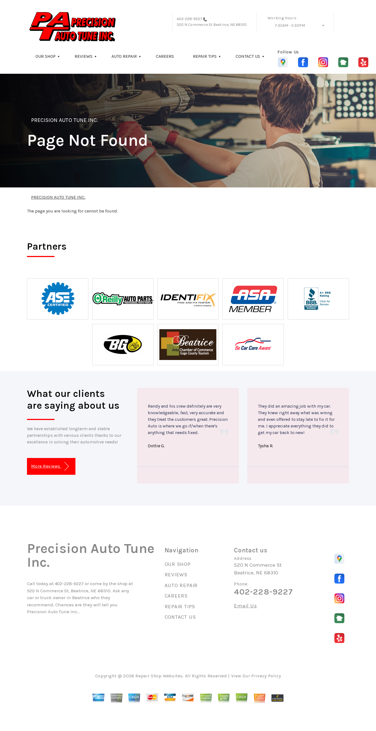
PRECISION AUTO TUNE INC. (64, 120)
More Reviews (46, 466)
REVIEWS (83, 56)
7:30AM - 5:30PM (290, 25)
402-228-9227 (189, 19)
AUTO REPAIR (124, 56)
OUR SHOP (46, 56)
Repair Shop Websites (158, 675)
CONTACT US (248, 56)
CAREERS (165, 56)
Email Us (245, 606)
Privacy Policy (266, 675)
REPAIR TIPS (205, 56)
